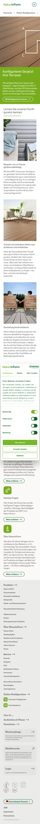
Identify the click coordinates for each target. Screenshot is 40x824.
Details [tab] (19, 373)
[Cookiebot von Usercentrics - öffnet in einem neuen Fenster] (29, 366)
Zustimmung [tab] (7, 373)
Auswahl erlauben (20, 449)
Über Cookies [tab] (32, 373)
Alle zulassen (20, 442)
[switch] (34, 419)
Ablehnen (20, 456)
